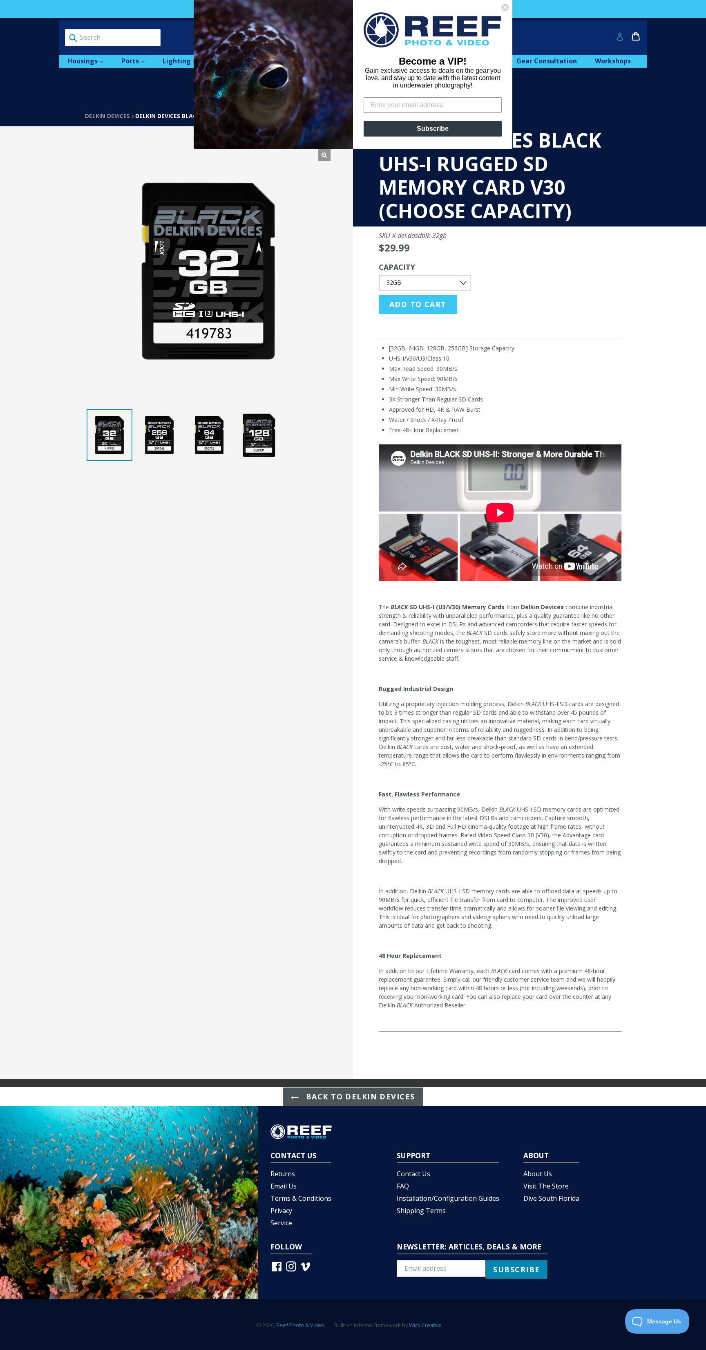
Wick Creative (425, 1325)
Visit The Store (546, 1186)
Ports (137, 60)
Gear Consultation (546, 60)
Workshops (613, 60)
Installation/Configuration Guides (448, 1198)
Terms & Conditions (300, 1198)
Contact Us (413, 1173)
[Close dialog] (505, 7)
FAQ (403, 1186)
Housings (89, 60)
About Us (537, 1173)
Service (281, 1222)
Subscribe (433, 128)
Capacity (397, 267)
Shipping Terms (421, 1210)
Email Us (283, 1186)
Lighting (184, 60)
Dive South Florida (551, 1198)
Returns (282, 1173)
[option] (109, 435)
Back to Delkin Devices (359, 1096)
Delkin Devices (107, 116)
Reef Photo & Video (300, 1325)
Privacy (281, 1210)
